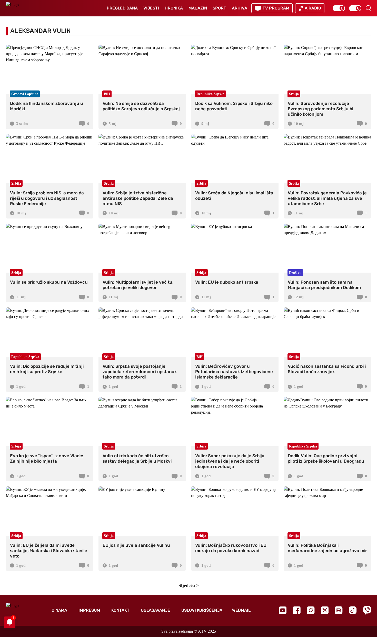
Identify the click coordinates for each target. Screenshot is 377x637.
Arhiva (239, 8)
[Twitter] (325, 610)
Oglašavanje (155, 610)
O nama (59, 610)
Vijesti (151, 8)
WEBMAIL (241, 610)
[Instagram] (311, 610)
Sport (219, 8)
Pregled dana (122, 8)
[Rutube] (339, 610)
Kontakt (120, 610)
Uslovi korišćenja (201, 610)
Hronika (174, 8)
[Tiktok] (353, 610)
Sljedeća (186, 585)
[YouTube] (282, 610)
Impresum (89, 610)
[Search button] (368, 8)
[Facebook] (297, 610)
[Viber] (367, 610)
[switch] (339, 8)
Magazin (197, 8)
